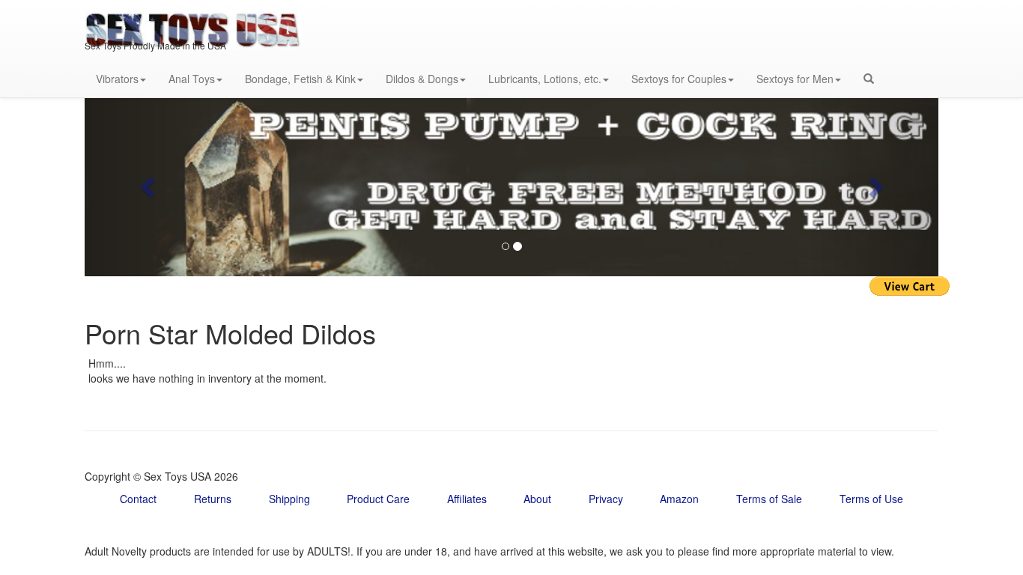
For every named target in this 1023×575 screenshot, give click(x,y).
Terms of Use (871, 498)
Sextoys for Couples (678, 78)
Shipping (289, 498)
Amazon (679, 498)
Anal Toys (192, 78)
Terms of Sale (769, 498)
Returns (212, 498)
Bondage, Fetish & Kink (300, 78)
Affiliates (467, 498)
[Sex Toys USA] (192, 18)
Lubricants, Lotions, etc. (544, 78)
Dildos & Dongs (422, 78)
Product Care (378, 498)
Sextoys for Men (795, 78)
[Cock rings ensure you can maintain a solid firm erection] (511, 186)
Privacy (606, 498)
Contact (138, 498)
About (537, 498)
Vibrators (117, 78)
